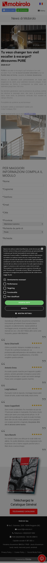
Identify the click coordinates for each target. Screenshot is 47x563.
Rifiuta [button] (24, 308)
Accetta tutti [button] (24, 303)
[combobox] (42, 249)
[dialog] (23, 281)
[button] (23, 313)
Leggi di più (7, 275)
